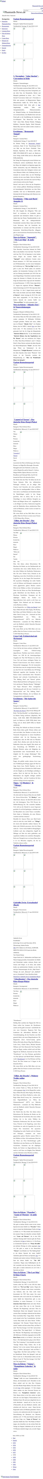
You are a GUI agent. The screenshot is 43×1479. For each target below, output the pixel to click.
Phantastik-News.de (37, 6)
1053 (14, 1443)
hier (39, 105)
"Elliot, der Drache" (32, 607)
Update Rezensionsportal (23, 19)
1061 (14, 1462)
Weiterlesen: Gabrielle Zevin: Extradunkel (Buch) (26, 976)
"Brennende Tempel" (34, 143)
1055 (14, 1447)
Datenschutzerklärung (37, 13)
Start (14, 1438)
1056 (14, 1450)
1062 (14, 1464)
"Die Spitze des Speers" (19, 710)
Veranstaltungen (6, 45)
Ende (14, 1469)
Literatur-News (6, 31)
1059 (14, 1457)
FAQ (42, 8)
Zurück (15, 1440)
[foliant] (3, 1)
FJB (14, 948)
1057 (14, 1452)
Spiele (3, 50)
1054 (14, 1445)
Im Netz (4, 52)
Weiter (14, 1467)
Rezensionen (5, 26)
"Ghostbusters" (21, 1059)
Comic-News (5, 38)
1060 (14, 1459)
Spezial (4, 48)
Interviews (5, 28)
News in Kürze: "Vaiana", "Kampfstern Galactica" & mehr (24, 1366)
